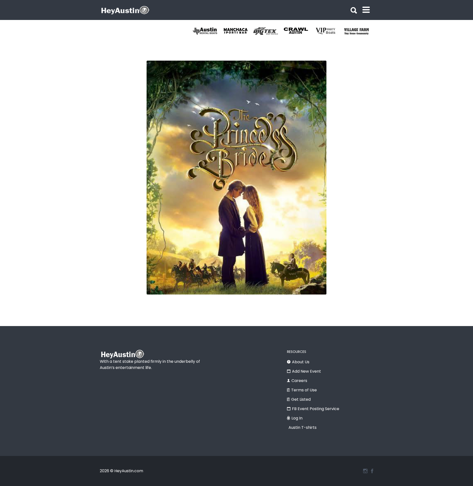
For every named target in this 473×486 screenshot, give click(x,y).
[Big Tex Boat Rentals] (268, 31)
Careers (299, 380)
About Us (300, 362)
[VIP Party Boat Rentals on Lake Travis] (329, 31)
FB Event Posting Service (315, 409)
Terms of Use (304, 390)
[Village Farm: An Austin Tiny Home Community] (359, 31)
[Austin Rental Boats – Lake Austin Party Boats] (208, 31)
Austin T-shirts (302, 427)
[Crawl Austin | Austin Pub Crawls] (299, 31)
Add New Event (306, 371)
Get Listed (301, 399)
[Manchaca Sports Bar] (238, 31)
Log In (297, 418)
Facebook (372, 471)
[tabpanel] (359, 31)
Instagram (365, 471)
